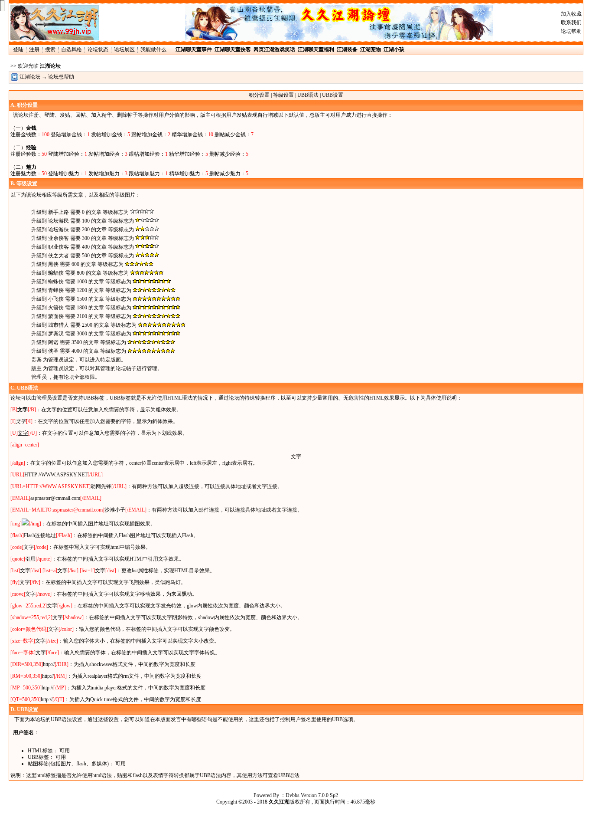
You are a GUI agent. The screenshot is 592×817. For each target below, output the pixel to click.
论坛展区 (124, 49)
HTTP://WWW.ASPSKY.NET (56, 475)
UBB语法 (308, 95)
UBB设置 (332, 95)
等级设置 (283, 95)
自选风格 (71, 49)
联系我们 (571, 23)
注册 (34, 49)
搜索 (50, 49)
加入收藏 (571, 14)
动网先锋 (101, 486)
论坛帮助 (571, 31)
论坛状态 (98, 49)
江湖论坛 (30, 77)
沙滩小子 (114, 510)
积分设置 (259, 95)
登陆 (18, 49)
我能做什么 (153, 49)
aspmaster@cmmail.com (55, 498)
